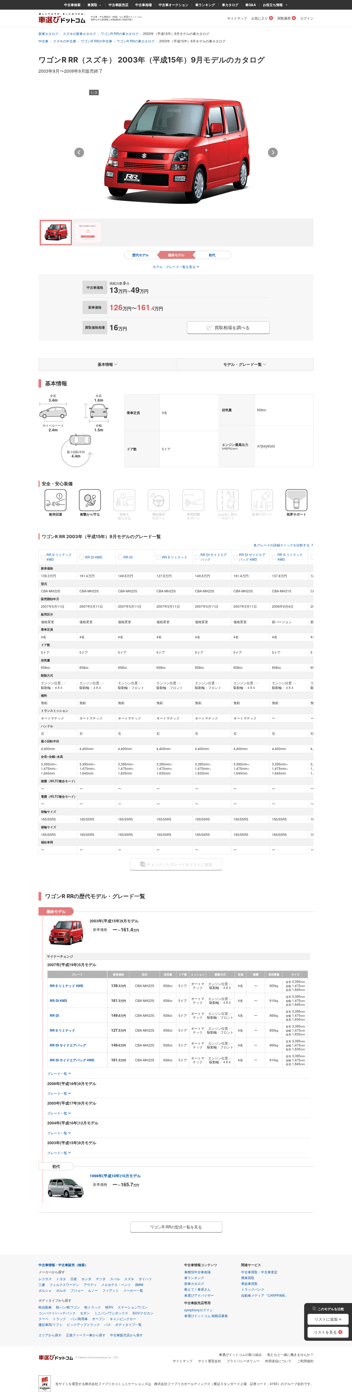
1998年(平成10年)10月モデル (115, 1175)
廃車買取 (247, 1277)
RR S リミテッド (174, 557)
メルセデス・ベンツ (116, 1284)
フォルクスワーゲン (64, 1284)
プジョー (77, 1290)
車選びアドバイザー (199, 1295)
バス (107, 1324)
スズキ (129, 1278)
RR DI (128, 557)
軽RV (109, 1307)
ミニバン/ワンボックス (111, 1312)
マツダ (101, 1278)
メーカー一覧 (133, 1290)
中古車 (43, 41)
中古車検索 (72, 4)
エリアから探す (50, 1334)
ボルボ (61, 1290)
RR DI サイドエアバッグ (213, 557)
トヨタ (61, 1278)
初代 (212, 254)
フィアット (110, 1290)
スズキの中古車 (64, 41)
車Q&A (250, 4)
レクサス (45, 1278)
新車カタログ (48, 33)
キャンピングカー (123, 1318)
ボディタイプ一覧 (128, 1324)
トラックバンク (252, 1289)
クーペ (43, 1318)
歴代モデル (140, 254)
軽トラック (92, 1307)
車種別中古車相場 (197, 1271)
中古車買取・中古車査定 (259, 1271)
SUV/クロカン (143, 1312)
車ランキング (205, 4)
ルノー (93, 1290)
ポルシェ (45, 1290)
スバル (115, 1278)
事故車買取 (249, 1283)
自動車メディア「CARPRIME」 (264, 1295)
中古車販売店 (118, 4)
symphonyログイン (198, 1309)
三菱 (41, 1284)
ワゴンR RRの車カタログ (120, 33)
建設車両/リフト (50, 1324)
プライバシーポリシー (243, 1360)
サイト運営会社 (209, 1360)
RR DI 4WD (93, 557)
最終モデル (176, 254)
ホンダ (86, 1278)
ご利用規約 (305, 1360)
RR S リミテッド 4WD (59, 557)
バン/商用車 (79, 1318)
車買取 (92, 4)
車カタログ (230, 4)
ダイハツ (145, 1278)
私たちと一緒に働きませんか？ (290, 1354)
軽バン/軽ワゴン (68, 1307)
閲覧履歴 (284, 18)
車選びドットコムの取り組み (240, 1354)
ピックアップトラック (83, 1324)
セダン (85, 1312)
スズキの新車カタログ (79, 33)
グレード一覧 (57, 1073)
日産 (73, 1278)
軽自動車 (45, 1307)
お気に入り (259, 18)
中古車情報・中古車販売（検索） (63, 1265)
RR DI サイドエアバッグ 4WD (252, 557)
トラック (59, 1318)
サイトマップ (237, 18)
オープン (98, 1318)
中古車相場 (143, 4)
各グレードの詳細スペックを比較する (282, 545)
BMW (139, 1284)
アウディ (90, 1284)
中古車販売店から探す (126, 1334)
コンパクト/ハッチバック (57, 1312)
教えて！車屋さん (197, 1289)
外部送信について (278, 1360)
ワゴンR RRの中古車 (96, 41)
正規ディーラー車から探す (86, 1334)
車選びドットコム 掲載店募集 (206, 1315)
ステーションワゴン (132, 1307)
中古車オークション (173, 4)
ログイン (307, 18)
